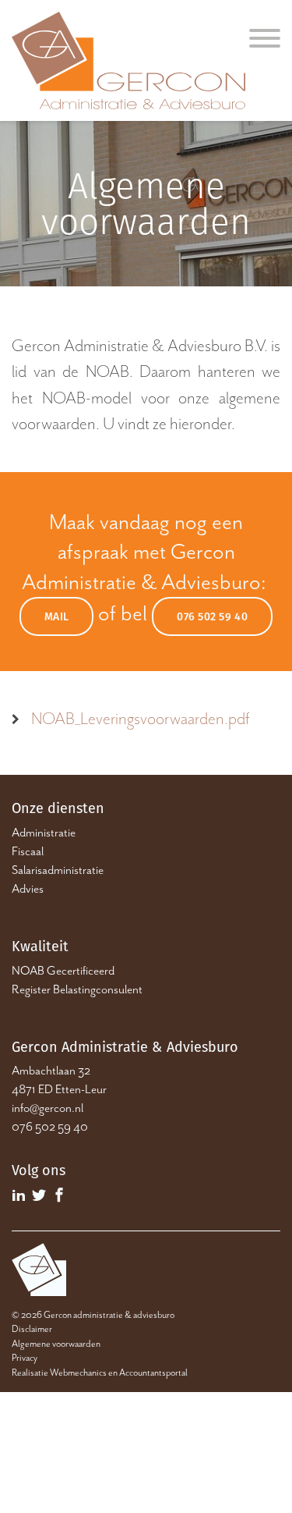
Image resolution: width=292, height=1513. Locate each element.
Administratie (44, 832)
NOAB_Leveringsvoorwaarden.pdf (140, 719)
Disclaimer (32, 1329)
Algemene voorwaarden (56, 1343)
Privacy (24, 1357)
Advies (28, 889)
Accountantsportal (153, 1372)
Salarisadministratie (58, 870)
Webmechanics (78, 1372)
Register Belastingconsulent (77, 989)
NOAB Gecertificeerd (63, 970)
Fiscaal (28, 851)
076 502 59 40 (212, 616)
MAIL (56, 616)
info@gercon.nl (47, 1108)
